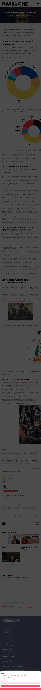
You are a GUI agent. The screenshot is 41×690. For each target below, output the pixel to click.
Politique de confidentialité (13, 688)
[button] (39, 673)
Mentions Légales (29, 688)
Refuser (20, 686)
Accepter (20, 683)
